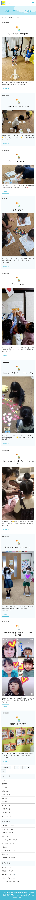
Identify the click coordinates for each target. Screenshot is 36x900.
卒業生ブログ (6, 854)
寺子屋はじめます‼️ (8, 867)
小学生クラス (6, 794)
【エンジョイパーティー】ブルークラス (18, 373)
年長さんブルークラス (8, 878)
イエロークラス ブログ (9, 840)
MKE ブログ (5, 836)
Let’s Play (5, 787)
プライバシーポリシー (8, 816)
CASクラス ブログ (8, 825)
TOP (2, 17)
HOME (4, 780)
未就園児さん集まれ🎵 (9, 874)
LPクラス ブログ (7, 832)
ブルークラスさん (18, 284)
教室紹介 (4, 784)
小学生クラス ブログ (8, 857)
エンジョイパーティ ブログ (10, 843)
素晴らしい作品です (18, 724)
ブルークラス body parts (18, 34)
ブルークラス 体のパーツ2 (18, 106)
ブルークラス (18, 210)
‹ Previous (5, 767)
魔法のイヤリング (7, 871)
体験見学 (4, 798)
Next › (28, 767)
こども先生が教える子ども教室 (11, 881)
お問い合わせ (6, 809)
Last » (3, 771)
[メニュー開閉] (33, 3)
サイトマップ (6, 812)
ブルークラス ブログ (8, 850)
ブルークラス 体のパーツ (18, 161)
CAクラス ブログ (7, 829)
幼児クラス (5, 791)
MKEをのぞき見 (7, 805)
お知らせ (4, 847)
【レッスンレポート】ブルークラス (18, 547)
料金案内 (4, 801)
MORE (5, 88)
